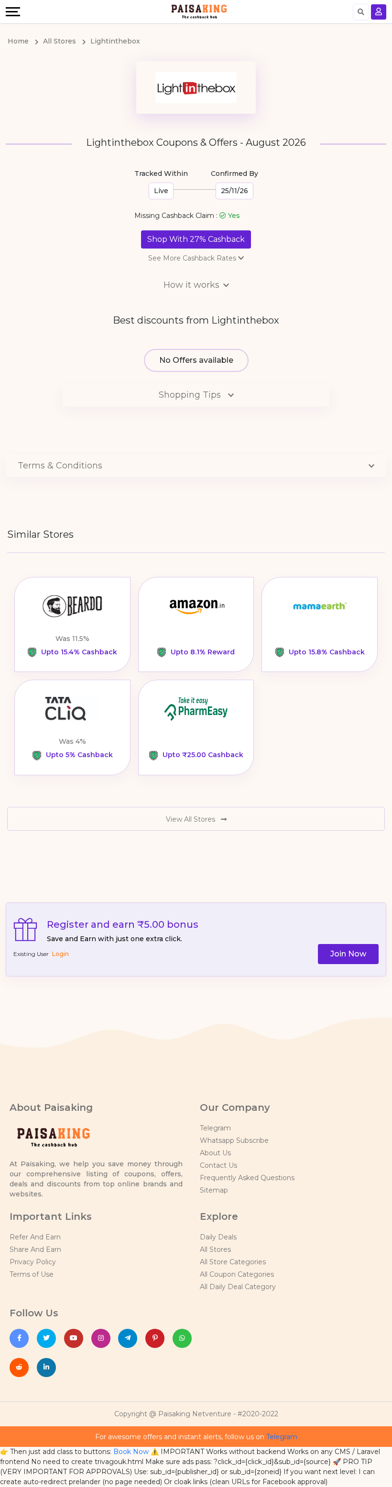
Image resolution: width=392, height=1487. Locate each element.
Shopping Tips (191, 395)
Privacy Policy (33, 1262)
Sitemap (214, 1190)
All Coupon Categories (237, 1274)
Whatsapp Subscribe (234, 1140)
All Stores (215, 1249)
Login (60, 953)
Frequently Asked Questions (247, 1177)
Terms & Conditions (60, 465)
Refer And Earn (35, 1237)
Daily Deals (218, 1237)
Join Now (348, 953)
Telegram (215, 1128)
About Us (215, 1153)
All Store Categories (233, 1262)
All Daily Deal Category (238, 1286)
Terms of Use (32, 1274)
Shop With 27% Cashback (196, 239)
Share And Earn (35, 1249)
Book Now (131, 1451)
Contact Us (218, 1165)
